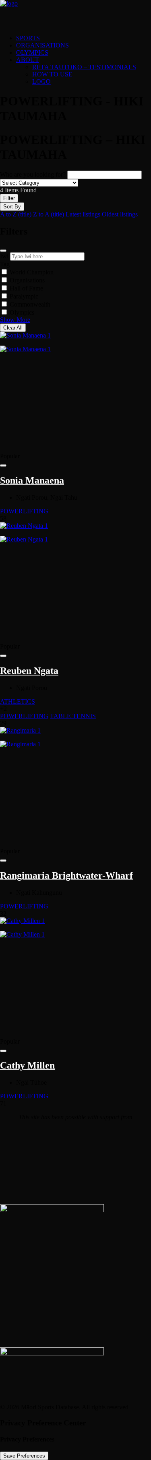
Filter (9, 198)
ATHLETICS (17, 701)
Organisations (27, 280)
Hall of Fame (26, 288)
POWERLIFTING (24, 511)
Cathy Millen (27, 1065)
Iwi (4, 256)
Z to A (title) (48, 214)
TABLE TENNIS (73, 715)
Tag (5, 264)
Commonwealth (30, 304)
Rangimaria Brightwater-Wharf (66, 875)
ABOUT (27, 59)
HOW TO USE (52, 74)
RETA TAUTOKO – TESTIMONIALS (84, 67)
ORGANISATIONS (42, 45)
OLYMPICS (32, 52)
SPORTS (28, 38)
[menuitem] (83, 38)
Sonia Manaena (32, 480)
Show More (15, 319)
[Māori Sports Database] (75, 14)
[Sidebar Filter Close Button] (3, 250)
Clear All (13, 328)
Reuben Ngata (29, 670)
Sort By (12, 207)
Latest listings (83, 214)
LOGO (41, 81)
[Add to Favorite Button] (3, 465)
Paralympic (24, 296)
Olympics (22, 312)
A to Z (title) (15, 214)
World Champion (32, 272)
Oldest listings (120, 214)
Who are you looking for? (33, 174)
